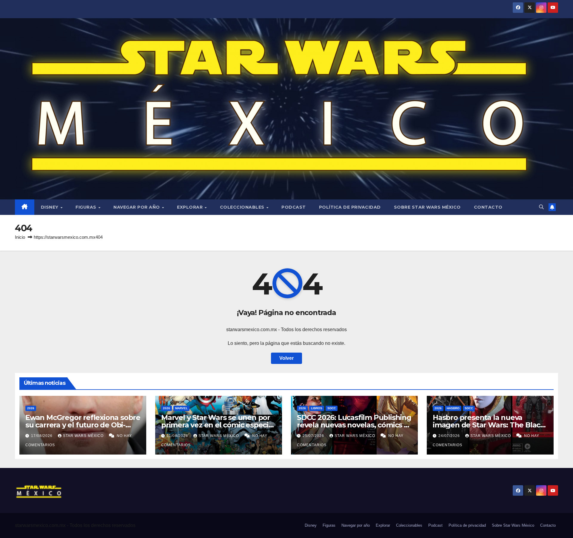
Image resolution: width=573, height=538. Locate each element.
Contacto (488, 207)
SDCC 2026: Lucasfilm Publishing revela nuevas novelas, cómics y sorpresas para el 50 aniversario (354, 425)
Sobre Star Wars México (427, 207)
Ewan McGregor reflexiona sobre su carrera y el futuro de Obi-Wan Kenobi (82, 425)
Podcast (293, 207)
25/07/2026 (314, 436)
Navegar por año (137, 207)
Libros (316, 408)
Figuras (87, 207)
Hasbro (453, 408)
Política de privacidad (350, 207)
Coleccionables (243, 207)
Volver (286, 358)
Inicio (20, 237)
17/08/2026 (42, 436)
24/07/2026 (449, 436)
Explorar (190, 207)
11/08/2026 (178, 436)
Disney (50, 207)
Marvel (181, 408)
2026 (30, 408)
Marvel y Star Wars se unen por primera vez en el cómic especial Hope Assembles (218, 425)
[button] (541, 207)
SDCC (331, 408)
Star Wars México (84, 436)
